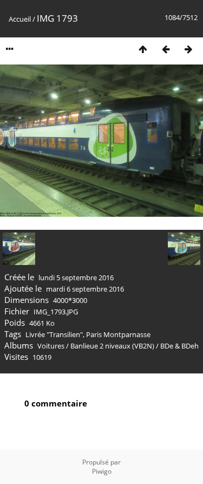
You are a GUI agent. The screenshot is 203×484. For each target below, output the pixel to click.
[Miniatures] (143, 49)
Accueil (20, 19)
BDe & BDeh (179, 346)
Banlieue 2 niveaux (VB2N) (112, 346)
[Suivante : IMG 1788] (188, 49)
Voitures (50, 346)
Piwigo (102, 471)
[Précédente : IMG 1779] (165, 49)
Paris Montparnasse (118, 334)
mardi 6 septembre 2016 (85, 289)
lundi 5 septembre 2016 (76, 277)
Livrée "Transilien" (54, 334)
